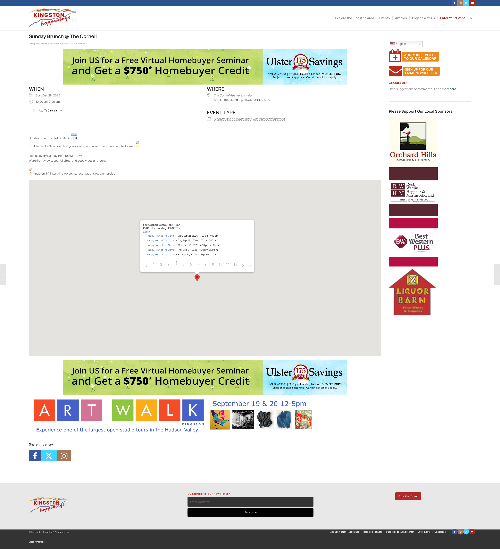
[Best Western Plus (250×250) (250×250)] (413, 265)
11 (228, 264)
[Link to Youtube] (472, 3)
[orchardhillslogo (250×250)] (413, 165)
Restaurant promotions (74, 43)
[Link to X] (466, 3)
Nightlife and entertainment (46, 43)
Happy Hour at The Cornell (161, 235)
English (400, 43)
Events (146, 231)
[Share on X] (49, 455)
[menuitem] (354, 18)
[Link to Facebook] (454, 3)
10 (220, 264)
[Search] (471, 18)
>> (250, 265)
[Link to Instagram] (460, 3)
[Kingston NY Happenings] (52, 18)
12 (235, 264)
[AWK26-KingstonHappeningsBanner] (173, 432)
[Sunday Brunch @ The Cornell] (3, 274)
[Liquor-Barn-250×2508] (413, 316)
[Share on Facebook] (35, 455)
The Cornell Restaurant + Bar (233, 95)
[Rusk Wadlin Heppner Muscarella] (413, 215)
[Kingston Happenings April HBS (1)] (205, 83)
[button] (197, 278)
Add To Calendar (48, 110)
